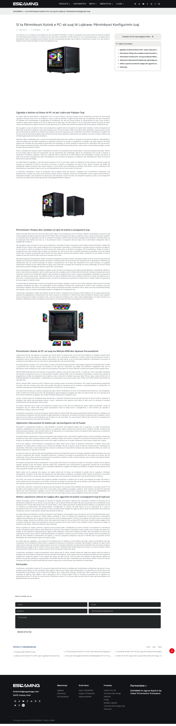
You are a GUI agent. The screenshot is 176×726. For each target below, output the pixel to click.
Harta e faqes (49, 720)
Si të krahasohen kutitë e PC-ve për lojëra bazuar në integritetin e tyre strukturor (88, 651)
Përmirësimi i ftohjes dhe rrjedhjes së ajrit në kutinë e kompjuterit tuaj (139, 53)
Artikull (160, 647)
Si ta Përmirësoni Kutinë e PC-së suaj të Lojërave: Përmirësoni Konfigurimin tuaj (57, 11)
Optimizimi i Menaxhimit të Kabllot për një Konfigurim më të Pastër (139, 60)
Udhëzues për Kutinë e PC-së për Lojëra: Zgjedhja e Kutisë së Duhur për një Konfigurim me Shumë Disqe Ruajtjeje (38, 656)
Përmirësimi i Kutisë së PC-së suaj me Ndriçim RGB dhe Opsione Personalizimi (139, 57)
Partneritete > (138, 685)
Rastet (148, 647)
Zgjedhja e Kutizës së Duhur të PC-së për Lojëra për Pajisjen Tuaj (139, 50)
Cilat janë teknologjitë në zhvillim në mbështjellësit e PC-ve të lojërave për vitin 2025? (88, 656)
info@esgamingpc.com (28, 692)
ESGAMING (17, 11)
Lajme (154, 647)
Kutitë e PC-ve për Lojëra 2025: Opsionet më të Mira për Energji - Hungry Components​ (139, 656)
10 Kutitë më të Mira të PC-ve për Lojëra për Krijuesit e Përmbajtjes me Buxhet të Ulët (139, 651)
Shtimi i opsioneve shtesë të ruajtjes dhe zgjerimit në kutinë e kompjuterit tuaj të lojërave (139, 63)
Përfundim (123, 67)
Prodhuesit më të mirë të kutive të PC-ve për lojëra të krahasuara (26, 652)
